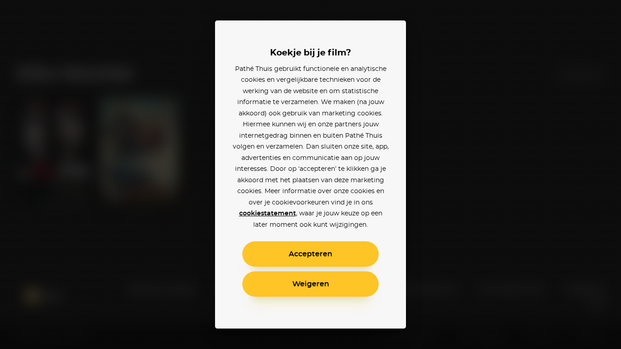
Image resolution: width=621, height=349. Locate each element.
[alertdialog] (310, 174)
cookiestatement (267, 213)
